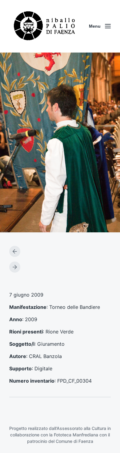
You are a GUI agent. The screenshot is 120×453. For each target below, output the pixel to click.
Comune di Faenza (74, 441)
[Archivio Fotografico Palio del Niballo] (44, 26)
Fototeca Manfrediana (76, 434)
